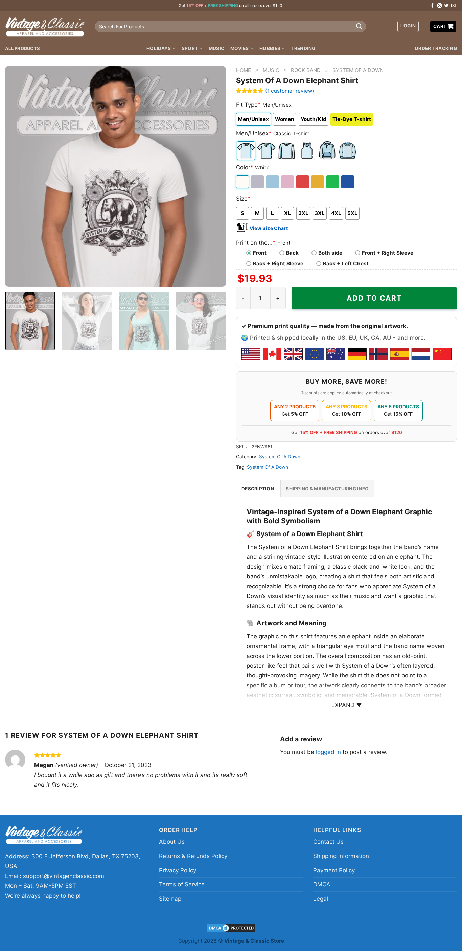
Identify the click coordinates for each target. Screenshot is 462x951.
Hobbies (269, 48)
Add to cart (374, 298)
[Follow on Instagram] (439, 5)
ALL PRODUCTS (22, 48)
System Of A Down (358, 70)
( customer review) (289, 91)
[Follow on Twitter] (446, 5)
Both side (330, 252)
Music (216, 48)
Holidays (158, 48)
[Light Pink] (288, 181)
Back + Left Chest (346, 263)
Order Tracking (436, 48)
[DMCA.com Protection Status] (231, 927)
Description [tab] (257, 488)
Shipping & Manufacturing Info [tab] (327, 488)
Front (260, 252)
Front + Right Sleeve (387, 252)
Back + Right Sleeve (278, 263)
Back (292, 252)
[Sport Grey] (258, 181)
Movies (239, 48)
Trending (303, 48)
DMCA (321, 884)
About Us (172, 841)
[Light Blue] (273, 181)
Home (243, 70)
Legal (320, 898)
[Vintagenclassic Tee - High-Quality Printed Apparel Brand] (45, 26)
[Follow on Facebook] (432, 5)
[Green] (333, 181)
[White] (243, 181)
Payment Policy (334, 870)
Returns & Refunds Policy (193, 856)
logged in (328, 751)
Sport (190, 48)
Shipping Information (341, 856)
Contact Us (328, 841)
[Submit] (359, 27)
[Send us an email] (453, 5)
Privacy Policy (177, 870)
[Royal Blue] (348, 181)
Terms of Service (182, 884)
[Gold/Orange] (318, 181)
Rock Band (306, 70)
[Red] (303, 181)
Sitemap (170, 898)
